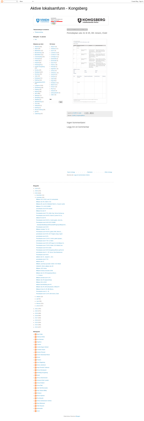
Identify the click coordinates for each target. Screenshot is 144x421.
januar (38, 305)
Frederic (39, 360)
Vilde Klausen (40, 406)
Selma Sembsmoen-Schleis (44, 400)
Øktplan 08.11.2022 (41, 282)
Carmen (39, 344)
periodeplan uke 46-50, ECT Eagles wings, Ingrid (49, 234)
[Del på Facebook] (91, 113)
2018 (36, 315)
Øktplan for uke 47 (41, 211)
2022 (36, 193)
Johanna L (54, 72)
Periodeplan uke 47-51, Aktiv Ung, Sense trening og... (50, 213)
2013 (36, 327)
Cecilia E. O (54, 54)
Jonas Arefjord (40, 383)
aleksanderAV (54, 93)
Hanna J (53, 64)
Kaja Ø (53, 80)
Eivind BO (53, 60)
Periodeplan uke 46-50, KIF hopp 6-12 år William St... (50, 243)
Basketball (37, 54)
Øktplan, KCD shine (41, 268)
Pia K (52, 88)
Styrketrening (38, 101)
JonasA (53, 76)
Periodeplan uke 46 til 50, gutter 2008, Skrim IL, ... (49, 231)
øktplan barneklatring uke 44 (43, 284)
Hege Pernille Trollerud (43, 367)
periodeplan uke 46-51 (42, 236)
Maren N (53, 84)
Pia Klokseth (40, 398)
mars (37, 301)
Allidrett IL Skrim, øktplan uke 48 (44, 266)
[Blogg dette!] (87, 113)
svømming (37, 113)
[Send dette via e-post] (85, 113)
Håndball (37, 72)
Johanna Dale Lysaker (43, 380)
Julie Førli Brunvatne (42, 388)
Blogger (78, 416)
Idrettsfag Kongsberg (42, 372)
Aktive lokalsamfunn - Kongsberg (58, 8)
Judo (36, 76)
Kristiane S (54, 82)
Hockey (37, 70)
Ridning (37, 91)
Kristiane (39, 393)
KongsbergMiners (80, 115)
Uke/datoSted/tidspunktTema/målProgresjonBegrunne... (51, 224)
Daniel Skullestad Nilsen (43, 354)
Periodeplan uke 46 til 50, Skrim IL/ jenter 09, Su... (49, 215)
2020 (36, 311)
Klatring (37, 80)
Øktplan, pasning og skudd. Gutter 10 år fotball (48, 263)
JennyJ (53, 70)
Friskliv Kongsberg (40, 66)
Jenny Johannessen (42, 377)
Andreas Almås (41, 337)
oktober (38, 296)
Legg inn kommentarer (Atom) (82, 175)
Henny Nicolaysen (42, 370)
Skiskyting (37, 97)
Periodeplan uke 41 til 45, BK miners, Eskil (47, 293)
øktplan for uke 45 (41, 217)
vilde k (52, 94)
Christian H (54, 56)
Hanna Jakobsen (41, 365)
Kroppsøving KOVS (40, 82)
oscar (38, 411)
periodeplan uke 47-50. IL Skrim (44, 240)
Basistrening (38, 52)
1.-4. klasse (39, 275)
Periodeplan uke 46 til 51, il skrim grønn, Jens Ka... (49, 220)
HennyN (53, 66)
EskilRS (74, 115)
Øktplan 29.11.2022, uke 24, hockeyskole (47, 199)
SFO (36, 93)
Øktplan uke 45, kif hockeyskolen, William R (47, 286)
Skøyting (37, 99)
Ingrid (38, 375)
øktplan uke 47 (40, 261)
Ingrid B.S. (54, 68)
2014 (36, 324)
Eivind (38, 357)
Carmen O (54, 52)
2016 (36, 320)
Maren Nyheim (41, 395)
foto (36, 39)
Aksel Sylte (40, 334)
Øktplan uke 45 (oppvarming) (44, 280)
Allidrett (37, 46)
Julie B (53, 78)
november (39, 197)
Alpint (36, 48)
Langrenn (37, 85)
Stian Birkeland (41, 403)
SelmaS (53, 90)
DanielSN (53, 58)
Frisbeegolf (38, 64)
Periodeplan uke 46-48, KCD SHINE (46, 222)
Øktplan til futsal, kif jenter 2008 (44, 270)
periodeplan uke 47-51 (42, 259)
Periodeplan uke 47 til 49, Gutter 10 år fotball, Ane (49, 245)
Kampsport (38, 78)
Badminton (38, 50)
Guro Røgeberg (41, 362)
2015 (36, 322)
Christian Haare (41, 349)
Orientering (38, 87)
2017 (36, 318)
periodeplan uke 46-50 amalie (44, 208)
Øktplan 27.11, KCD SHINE (43, 206)
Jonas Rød (40, 385)
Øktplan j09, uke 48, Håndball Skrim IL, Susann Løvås (50, 204)
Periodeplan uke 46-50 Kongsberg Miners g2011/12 (50, 250)
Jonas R (53, 74)
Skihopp (37, 95)
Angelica (39, 342)
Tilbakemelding (39, 32)
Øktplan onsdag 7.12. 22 (42, 229)
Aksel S (53, 46)
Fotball (36, 60)
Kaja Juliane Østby (42, 390)
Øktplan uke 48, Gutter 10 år (43, 201)
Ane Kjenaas (40, 339)
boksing (37, 107)
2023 (36, 191)
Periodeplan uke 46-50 (42, 227)
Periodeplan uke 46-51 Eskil (43, 247)
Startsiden (90, 172)
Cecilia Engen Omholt (42, 347)
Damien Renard (41, 352)
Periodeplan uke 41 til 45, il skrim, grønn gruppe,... (49, 238)
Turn (36, 103)
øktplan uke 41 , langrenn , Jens (44, 257)
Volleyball (37, 105)
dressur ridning (39, 109)
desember (39, 195)
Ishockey (37, 74)
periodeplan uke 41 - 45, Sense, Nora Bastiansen (49, 252)
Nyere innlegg (71, 172)
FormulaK (37, 58)
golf (36, 111)
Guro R (53, 62)
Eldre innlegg (108, 172)
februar (38, 303)
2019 (36, 313)
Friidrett (37, 62)
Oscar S (53, 86)
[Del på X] (89, 113)
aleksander (40, 408)
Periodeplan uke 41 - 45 (42, 291)
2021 (36, 308)
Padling (37, 89)
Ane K (52, 50)
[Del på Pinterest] (93, 113)
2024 (36, 188)
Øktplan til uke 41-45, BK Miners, (45, 289)
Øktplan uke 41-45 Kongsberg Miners (46, 273)
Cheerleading (38, 56)
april (37, 299)
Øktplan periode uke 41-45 (43, 277)
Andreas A (54, 48)
